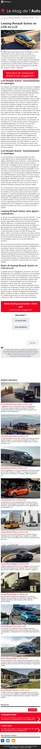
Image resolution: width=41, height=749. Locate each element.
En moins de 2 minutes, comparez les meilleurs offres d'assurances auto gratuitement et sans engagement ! (18, 718)
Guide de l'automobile (14, 17)
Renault (31, 17)
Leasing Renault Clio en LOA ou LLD (13, 500)
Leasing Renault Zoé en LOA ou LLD (13, 626)
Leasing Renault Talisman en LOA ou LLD (15, 690)
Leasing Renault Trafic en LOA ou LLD (14, 468)
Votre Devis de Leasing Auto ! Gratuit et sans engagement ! (20, 74)
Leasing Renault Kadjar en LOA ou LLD (14, 658)
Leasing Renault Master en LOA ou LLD (14, 594)
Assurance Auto (8, 715)
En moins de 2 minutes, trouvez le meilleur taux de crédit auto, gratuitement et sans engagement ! (19, 729)
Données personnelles (25, 747)
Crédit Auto (6, 726)
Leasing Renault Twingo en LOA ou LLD (14, 532)
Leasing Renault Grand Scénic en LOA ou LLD (16, 404)
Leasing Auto (24, 17)
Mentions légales (14, 747)
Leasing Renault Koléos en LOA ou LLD (14, 436)
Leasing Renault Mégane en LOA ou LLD (14, 564)
